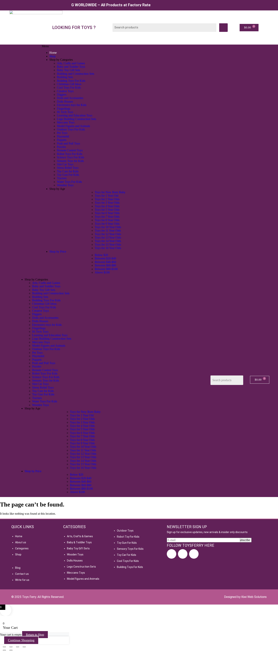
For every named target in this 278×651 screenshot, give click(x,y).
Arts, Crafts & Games (80, 536)
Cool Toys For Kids (128, 560)
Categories (22, 548)
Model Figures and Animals (83, 578)
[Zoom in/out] (4, 646)
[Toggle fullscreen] (10, 646)
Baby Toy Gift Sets (78, 548)
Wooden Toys (75, 554)
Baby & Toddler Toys (79, 542)
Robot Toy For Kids (128, 536)
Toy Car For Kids (126, 554)
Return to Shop (35, 634)
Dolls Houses (75, 560)
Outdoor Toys (125, 530)
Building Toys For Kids (130, 567)
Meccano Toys (76, 572)
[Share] (17, 646)
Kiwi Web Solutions (254, 597)
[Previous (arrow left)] (4, 650)
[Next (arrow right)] (10, 650)
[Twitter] (194, 554)
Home (18, 536)
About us (20, 542)
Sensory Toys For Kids (130, 548)
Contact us (22, 573)
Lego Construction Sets (81, 566)
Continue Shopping (21, 640)
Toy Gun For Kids (127, 542)
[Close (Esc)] (24, 646)
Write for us (22, 579)
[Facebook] (171, 554)
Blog (17, 567)
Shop (18, 554)
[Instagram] (182, 554)
